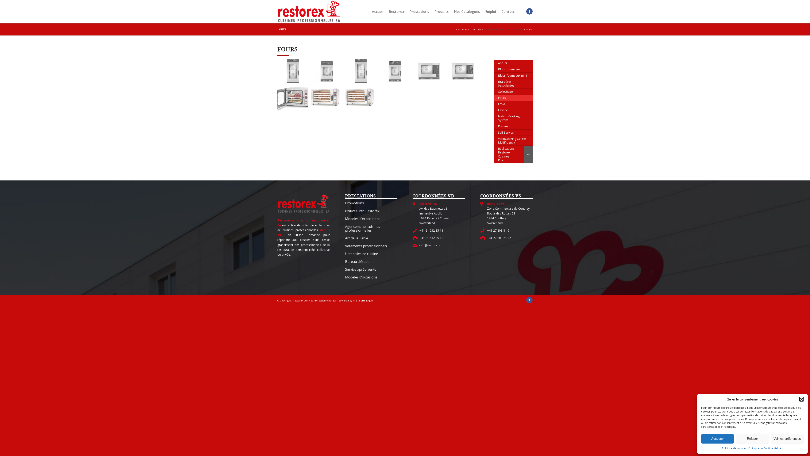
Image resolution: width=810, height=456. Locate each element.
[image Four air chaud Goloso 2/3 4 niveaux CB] (294, 100)
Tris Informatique (363, 300)
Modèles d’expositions (362, 218)
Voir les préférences (787, 438)
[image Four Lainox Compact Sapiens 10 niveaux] (294, 72)
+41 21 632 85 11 (431, 230)
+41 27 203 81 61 (499, 230)
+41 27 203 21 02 (499, 238)
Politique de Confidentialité (764, 448)
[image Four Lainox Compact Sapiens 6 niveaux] (328, 72)
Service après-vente (360, 269)
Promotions (354, 203)
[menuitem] (377, 11)
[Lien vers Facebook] (529, 11)
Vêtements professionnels (366, 246)
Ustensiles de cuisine (361, 253)
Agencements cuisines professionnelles (362, 228)
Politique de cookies (734, 448)
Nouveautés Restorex (362, 211)
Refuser (752, 438)
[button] (801, 399)
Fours (281, 29)
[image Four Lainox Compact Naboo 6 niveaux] (396, 72)
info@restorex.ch (431, 245)
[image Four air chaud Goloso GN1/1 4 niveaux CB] (328, 100)
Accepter (717, 438)
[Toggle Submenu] (528, 154)
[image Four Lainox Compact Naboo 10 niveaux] (362, 72)
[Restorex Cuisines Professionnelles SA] (309, 11)
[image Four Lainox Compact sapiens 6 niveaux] (431, 72)
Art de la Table (356, 238)
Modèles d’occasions (361, 277)
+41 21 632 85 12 (431, 238)
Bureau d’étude (357, 261)
